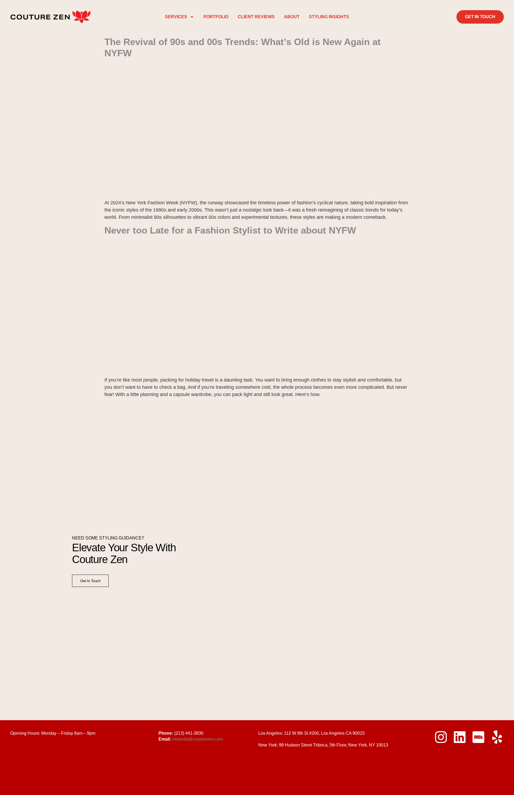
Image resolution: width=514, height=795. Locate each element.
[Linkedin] (459, 737)
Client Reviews (256, 16)
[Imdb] (478, 737)
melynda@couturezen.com (197, 739)
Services (176, 16)
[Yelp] (497, 737)
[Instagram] (441, 737)
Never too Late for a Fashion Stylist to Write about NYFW (230, 230)
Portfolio (215, 16)
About (292, 16)
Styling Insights (329, 16)
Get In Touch (90, 581)
